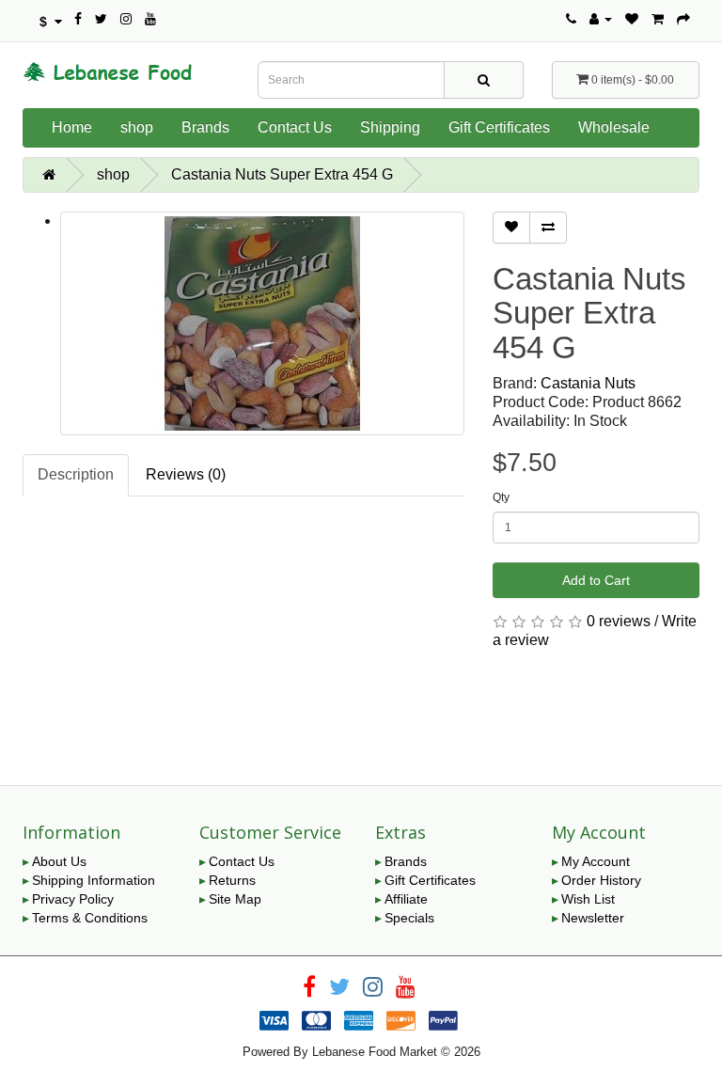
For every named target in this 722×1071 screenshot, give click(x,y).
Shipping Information (93, 880)
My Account (595, 861)
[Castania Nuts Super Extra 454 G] (262, 323)
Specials (409, 917)
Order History (601, 880)
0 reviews (619, 621)
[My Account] (600, 18)
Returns (232, 880)
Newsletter (592, 917)
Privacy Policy (73, 898)
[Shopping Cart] (657, 18)
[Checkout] (683, 18)
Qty (501, 497)
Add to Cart (596, 580)
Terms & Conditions (90, 917)
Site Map (235, 898)
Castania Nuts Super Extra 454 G (282, 174)
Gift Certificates (499, 127)
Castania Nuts (588, 383)
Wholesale (614, 127)
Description (76, 474)
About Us (59, 861)
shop (136, 127)
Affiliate (406, 898)
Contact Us (295, 127)
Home (72, 127)
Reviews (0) (186, 474)
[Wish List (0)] (631, 18)
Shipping (390, 127)
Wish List (588, 898)
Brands (205, 127)
